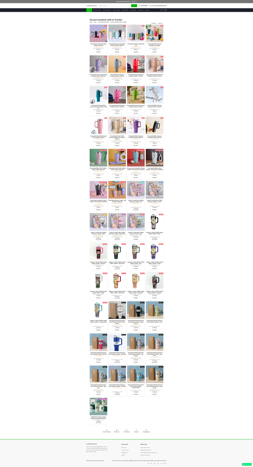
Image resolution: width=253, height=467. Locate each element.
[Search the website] (134, 5)
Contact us (147, 10)
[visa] (161, 463)
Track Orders (140, 10)
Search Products (107, 431)
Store (88, 10)
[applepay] (163, 463)
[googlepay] (166, 463)
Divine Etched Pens (97, 10)
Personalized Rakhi (107, 10)
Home (91, 22)
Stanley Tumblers (116, 10)
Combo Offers (133, 10)
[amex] (155, 463)
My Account (116, 431)
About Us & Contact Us (145, 455)
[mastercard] (148, 463)
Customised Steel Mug (103, 22)
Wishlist (123, 455)
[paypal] (151, 463)
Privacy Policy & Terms (145, 447)
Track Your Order (125, 450)
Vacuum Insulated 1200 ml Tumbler (118, 22)
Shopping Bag (146, 431)
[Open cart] (166, 10)
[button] (133, 2)
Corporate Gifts (125, 10)
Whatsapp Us (124, 452)
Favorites (136, 431)
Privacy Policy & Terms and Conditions (120, 460)
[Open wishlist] (163, 10)
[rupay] (158, 463)
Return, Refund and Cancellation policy (149, 452)
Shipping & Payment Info (146, 450)
